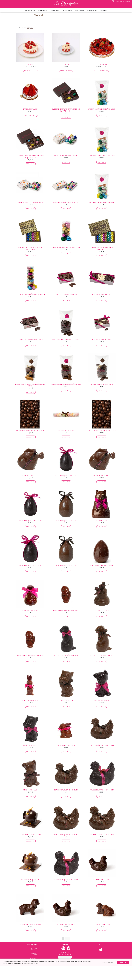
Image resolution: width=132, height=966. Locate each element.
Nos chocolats (79, 10)
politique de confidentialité (30, 963)
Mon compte (34, 958)
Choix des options (30, 70)
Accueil (23, 28)
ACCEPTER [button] (122, 962)
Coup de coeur (54, 10)
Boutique (34, 948)
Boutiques (34, 949)
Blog (34, 946)
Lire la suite (66, 117)
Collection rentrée (29, 10)
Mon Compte (119, 1)
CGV (34, 950)
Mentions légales (34, 955)
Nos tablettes (42, 10)
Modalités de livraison (34, 957)
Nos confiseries (92, 10)
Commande (34, 952)
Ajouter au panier (66, 70)
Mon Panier (126, 1)
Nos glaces (103, 10)
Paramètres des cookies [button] (108, 962)
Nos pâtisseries (67, 10)
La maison (34, 954)
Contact (34, 953)
